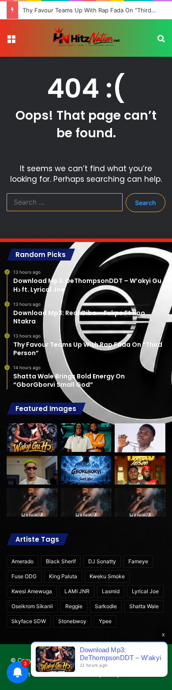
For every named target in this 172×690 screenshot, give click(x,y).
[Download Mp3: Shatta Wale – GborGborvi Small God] (86, 470)
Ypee (105, 621)
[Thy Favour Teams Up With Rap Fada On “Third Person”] (140, 437)
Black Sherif (61, 561)
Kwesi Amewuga (31, 591)
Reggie (73, 606)
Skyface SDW (28, 621)
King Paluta (63, 576)
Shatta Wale (144, 606)
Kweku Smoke (107, 576)
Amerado (22, 561)
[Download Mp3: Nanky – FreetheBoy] (140, 502)
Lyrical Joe (145, 591)
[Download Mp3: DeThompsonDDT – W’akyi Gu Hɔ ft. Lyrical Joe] (32, 437)
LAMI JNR (77, 591)
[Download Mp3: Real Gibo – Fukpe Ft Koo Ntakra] (86, 437)
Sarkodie (106, 606)
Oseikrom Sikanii (32, 606)
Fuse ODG (24, 576)
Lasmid (111, 591)
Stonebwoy (72, 621)
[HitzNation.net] (86, 38)
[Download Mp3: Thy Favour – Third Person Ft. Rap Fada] (140, 470)
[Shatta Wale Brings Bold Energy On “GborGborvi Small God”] (32, 470)
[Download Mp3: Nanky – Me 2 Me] (86, 502)
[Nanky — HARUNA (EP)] (32, 502)
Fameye (138, 561)
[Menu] (11, 41)
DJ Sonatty (102, 561)
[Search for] (161, 41)
